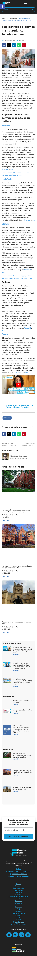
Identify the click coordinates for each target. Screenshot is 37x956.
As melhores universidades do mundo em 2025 (22, 788)
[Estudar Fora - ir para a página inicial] (6, 4)
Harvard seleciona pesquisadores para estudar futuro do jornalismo (17, 511)
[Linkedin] (28, 934)
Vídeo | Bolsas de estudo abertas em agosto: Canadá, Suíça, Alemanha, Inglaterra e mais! (22, 650)
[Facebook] (9, 934)
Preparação (13, 18)
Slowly (5, 224)
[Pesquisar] (32, 10)
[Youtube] (15, 934)
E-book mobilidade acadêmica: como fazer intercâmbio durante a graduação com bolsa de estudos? (21, 729)
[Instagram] (21, 934)
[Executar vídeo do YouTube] (18, 384)
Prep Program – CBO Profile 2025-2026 (22, 701)
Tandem (6, 125)
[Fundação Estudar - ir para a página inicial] (18, 949)
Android (5, 169)
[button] (25, 4)
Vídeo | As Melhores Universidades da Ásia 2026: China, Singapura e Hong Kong (22, 681)
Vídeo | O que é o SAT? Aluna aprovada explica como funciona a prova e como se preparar (21, 665)
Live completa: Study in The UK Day (22, 711)
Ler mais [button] (6, 520)
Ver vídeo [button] (16, 654)
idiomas (7, 418)
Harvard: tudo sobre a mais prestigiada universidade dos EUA (17, 567)
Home (4, 18)
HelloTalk (7, 179)
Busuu (5, 334)
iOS (11, 169)
